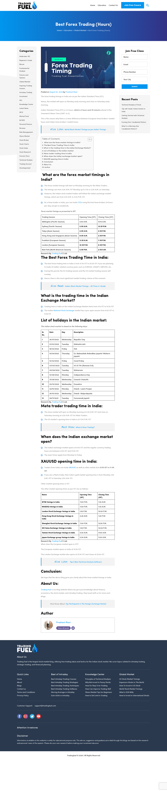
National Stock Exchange (64, 310)
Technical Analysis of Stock (131, 105)
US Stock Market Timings (129, 679)
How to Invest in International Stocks (134, 695)
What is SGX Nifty (126, 692)
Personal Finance (25, 124)
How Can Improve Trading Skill (98, 689)
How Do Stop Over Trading (96, 685)
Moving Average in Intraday (62, 692)
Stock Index (23, 148)
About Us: (48, 165)
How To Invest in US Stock (129, 685)
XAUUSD (72, 467)
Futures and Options (23, 76)
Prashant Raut (71, 92)
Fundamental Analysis (24, 69)
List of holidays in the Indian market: (59, 151)
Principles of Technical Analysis (98, 679)
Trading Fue (57, 253)
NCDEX (22, 120)
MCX (21, 112)
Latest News (23, 108)
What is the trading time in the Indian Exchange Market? (67, 148)
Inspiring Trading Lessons (25, 87)
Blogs (19, 685)
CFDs (79, 202)
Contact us (21, 689)
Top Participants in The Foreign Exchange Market (85, 604)
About (19, 682)
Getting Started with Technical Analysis (133, 116)
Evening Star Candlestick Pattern (134, 122)
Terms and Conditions (26, 692)
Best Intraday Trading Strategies (64, 682)
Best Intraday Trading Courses (63, 679)
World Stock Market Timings (130, 689)
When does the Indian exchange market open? (63, 156)
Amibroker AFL (24, 56)
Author (47, 167)
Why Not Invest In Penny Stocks (98, 682)
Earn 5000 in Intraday (60, 695)
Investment (23, 96)
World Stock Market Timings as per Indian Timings (85, 129)
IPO (20, 100)
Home (92, 5)
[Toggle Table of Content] (88, 139)
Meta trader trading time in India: (58, 154)
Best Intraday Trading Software (64, 689)
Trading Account (25, 164)
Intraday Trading (25, 92)
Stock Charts (24, 144)
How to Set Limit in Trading (96, 695)
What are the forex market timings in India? (62, 142)
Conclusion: (49, 162)
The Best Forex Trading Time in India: (59, 145)
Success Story (24, 156)
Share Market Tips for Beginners (98, 692)
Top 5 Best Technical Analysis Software (86, 562)
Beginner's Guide (25, 60)
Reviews (22, 128)
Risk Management (26, 132)
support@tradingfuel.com (45, 705)
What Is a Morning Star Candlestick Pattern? (130, 127)
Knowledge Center (26, 104)
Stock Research (25, 152)
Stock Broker (24, 140)
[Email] (73, 628)
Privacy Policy (23, 695)
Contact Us (113, 5)
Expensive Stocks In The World (131, 682)
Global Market (24, 82)
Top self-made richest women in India (133, 110)
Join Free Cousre (132, 5)
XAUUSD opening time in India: (56, 159)
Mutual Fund (24, 116)
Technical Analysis (25, 160)
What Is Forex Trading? (85, 427)
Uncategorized (24, 168)
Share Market (24, 136)
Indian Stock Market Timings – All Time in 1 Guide (85, 286)
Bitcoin (21, 64)
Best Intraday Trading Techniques (65, 685)
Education (102, 5)
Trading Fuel (46, 589)
